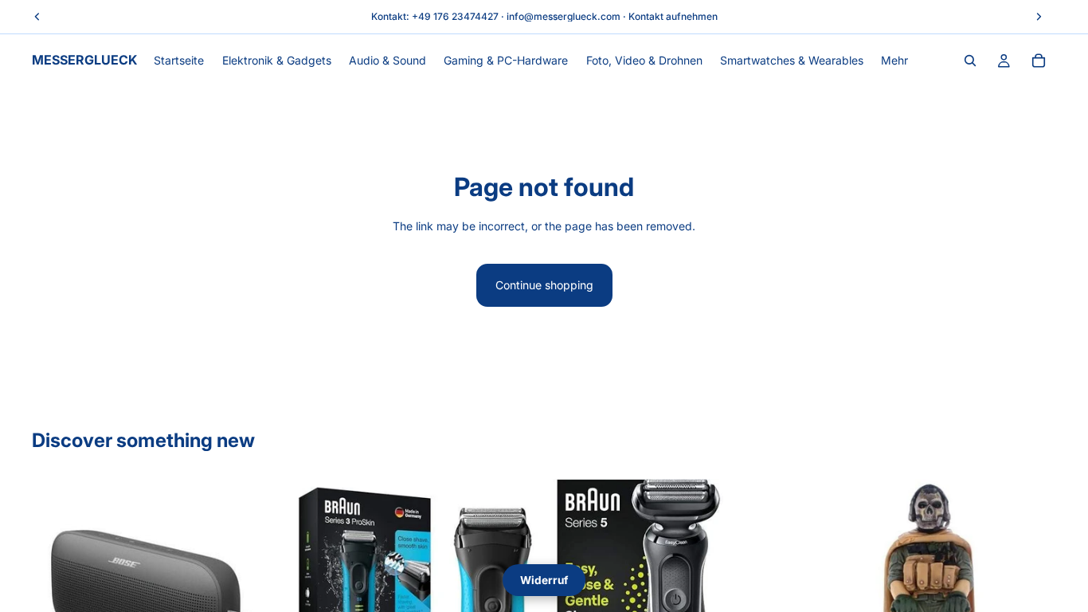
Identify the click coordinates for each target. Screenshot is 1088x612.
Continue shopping (544, 285)
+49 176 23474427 (455, 16)
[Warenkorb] (1038, 60)
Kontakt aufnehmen (673, 16)
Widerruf (544, 580)
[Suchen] (970, 60)
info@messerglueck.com (563, 16)
